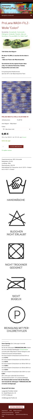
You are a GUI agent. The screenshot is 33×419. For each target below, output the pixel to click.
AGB (10, 410)
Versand (24, 137)
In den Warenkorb (16, 146)
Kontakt (17, 412)
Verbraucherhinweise (7, 412)
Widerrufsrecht (17, 410)
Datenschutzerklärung (22, 414)
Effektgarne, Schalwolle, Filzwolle (11, 34)
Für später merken (7, 150)
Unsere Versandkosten (8, 414)
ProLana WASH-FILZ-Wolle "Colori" (18, 36)
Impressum (5, 410)
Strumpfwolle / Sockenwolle (16, 32)
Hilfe (3, 416)
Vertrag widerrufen (16, 407)
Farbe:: (4, 126)
